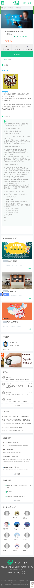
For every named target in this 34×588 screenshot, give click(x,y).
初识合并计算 (18, 427)
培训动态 (10, 8)
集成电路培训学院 (12, 580)
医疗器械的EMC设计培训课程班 (14, 32)
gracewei (8, 377)
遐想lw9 (4, 420)
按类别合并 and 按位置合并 (23, 423)
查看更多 (17, 405)
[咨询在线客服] (17, 227)
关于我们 (3, 567)
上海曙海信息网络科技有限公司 (13, 584)
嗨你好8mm (5, 551)
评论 (10, 60)
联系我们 (23, 567)
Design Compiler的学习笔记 (12, 467)
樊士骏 (5, 540)
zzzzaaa (4, 423)
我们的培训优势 (12, 261)
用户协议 (30, 567)
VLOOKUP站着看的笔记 (11, 443)
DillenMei (15, 518)
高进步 (16, 529)
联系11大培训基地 (12, 322)
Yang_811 (26, 551)
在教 (11, 345)
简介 (5, 60)
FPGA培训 (18, 582)
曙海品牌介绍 (12, 291)
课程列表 (3, 8)
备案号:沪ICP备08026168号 (16, 569)
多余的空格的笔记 (9, 450)
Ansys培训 (10, 582)
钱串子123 (5, 416)
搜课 (24, 3)
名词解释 (9, 492)
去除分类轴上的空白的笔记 (11, 457)
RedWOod (13, 342)
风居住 (16, 540)
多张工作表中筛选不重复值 (22, 420)
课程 (29, 3)
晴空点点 (5, 529)
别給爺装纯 (15, 551)
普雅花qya (26, 518)
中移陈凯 (8, 384)
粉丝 (17, 345)
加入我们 (10, 567)
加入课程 (17, 54)
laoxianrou (26, 540)
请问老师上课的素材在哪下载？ (16, 496)
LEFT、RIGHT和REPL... (24, 416)
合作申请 (17, 567)
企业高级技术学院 (23, 580)
